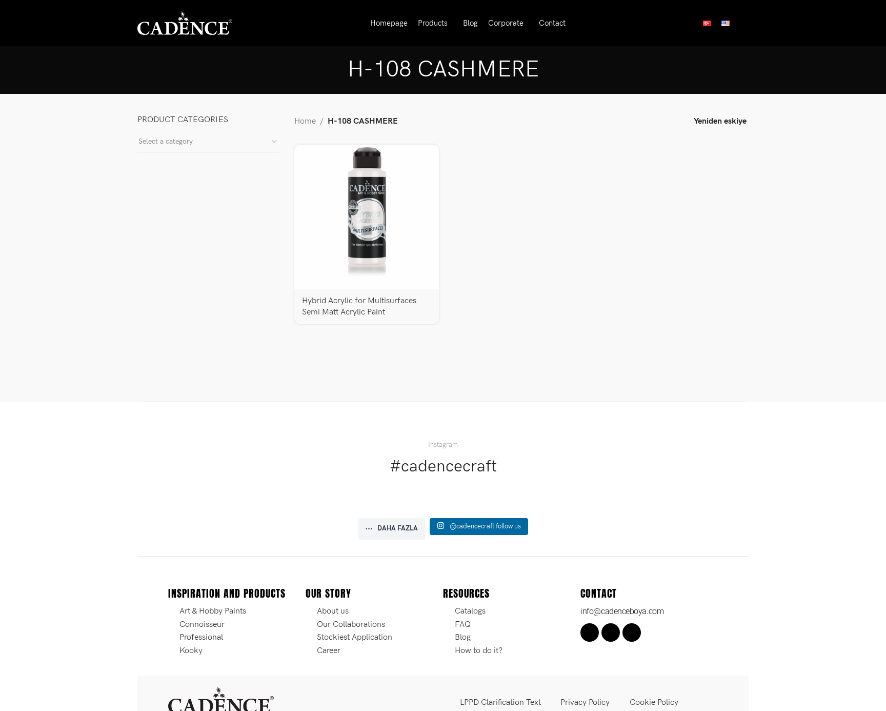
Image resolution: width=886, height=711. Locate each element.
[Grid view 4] (671, 121)
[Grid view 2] (633, 121)
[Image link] (221, 700)
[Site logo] (184, 23)
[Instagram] (610, 632)
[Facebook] (589, 632)
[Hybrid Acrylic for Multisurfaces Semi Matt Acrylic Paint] (366, 217)
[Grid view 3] (652, 121)
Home (305, 121)
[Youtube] (631, 632)
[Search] (744, 23)
